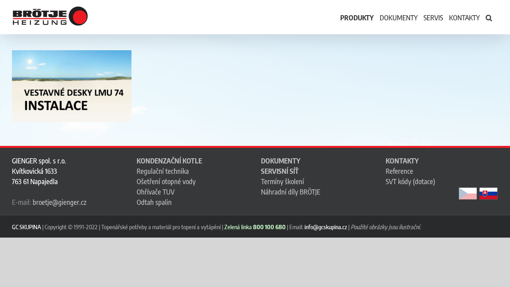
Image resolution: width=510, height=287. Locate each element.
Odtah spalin (154, 202)
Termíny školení (282, 181)
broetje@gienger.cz (59, 202)
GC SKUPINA (26, 226)
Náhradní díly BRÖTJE (290, 191)
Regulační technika (163, 171)
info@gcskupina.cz (325, 226)
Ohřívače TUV (156, 191)
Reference (399, 171)
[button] (489, 17)
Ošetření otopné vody (166, 181)
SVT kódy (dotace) (410, 181)
